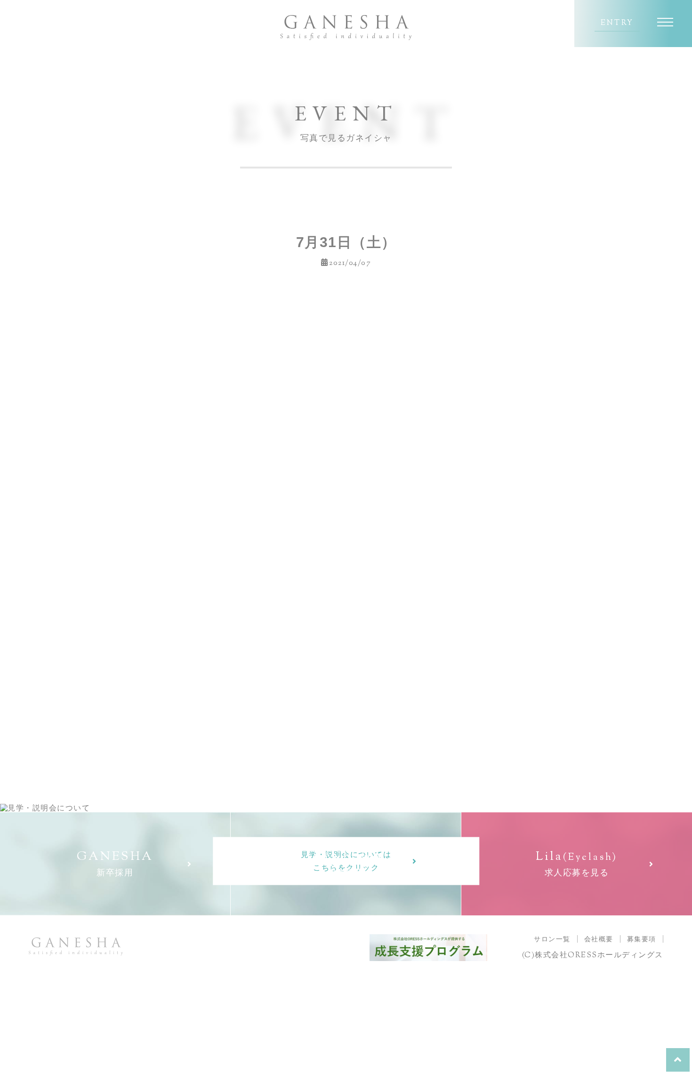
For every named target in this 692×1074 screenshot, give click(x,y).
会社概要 (598, 939)
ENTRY (617, 23)
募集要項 (641, 939)
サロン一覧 (552, 939)
